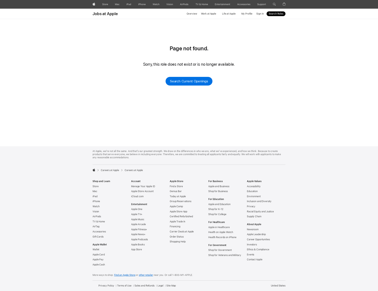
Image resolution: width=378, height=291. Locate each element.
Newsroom (252, 229)
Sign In (260, 13)
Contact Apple (254, 259)
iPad (95, 196)
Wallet (96, 249)
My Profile (246, 13)
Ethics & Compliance (258, 249)
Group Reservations (180, 201)
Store (95, 186)
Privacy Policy (106, 285)
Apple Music (137, 219)
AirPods (97, 216)
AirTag (96, 226)
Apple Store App (178, 211)
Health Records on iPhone (222, 237)
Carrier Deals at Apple (182, 231)
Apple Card (99, 254)
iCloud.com (137, 196)
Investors (252, 244)
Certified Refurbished (181, 216)
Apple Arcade (138, 224)
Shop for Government (220, 250)
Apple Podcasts (139, 239)
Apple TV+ (136, 214)
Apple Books (138, 244)
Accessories (99, 231)
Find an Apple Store (124, 275)
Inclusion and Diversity (259, 201)
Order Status (177, 236)
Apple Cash (99, 264)
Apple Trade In (177, 221)
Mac (95, 191)
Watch (96, 206)
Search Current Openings (189, 81)
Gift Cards (98, 236)
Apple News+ (138, 234)
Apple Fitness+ (139, 229)
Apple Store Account (142, 191)
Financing (175, 226)
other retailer (146, 275)
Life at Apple (228, 13)
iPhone (96, 201)
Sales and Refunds (144, 285)
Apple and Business (218, 186)
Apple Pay (98, 259)
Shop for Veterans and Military (224, 255)
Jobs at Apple (105, 13)
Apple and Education (219, 204)
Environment (254, 196)
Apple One (136, 209)
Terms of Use (124, 285)
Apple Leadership (256, 234)
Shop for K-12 (215, 209)
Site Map (171, 285)
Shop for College (217, 214)
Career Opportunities (258, 239)
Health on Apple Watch (220, 232)
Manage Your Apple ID (143, 186)
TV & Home (99, 221)
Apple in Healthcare (219, 227)
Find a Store (176, 186)
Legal (160, 285)
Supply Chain (254, 216)
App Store (136, 249)
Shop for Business (218, 191)
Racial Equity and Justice (260, 211)
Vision (96, 211)
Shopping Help (177, 241)
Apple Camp (176, 206)
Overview (192, 13)
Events (250, 254)
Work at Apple (208, 13)
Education (252, 191)
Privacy (251, 206)
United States (278, 285)
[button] (274, 4)
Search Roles (276, 13)
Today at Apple (178, 196)
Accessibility (253, 186)
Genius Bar (176, 191)
